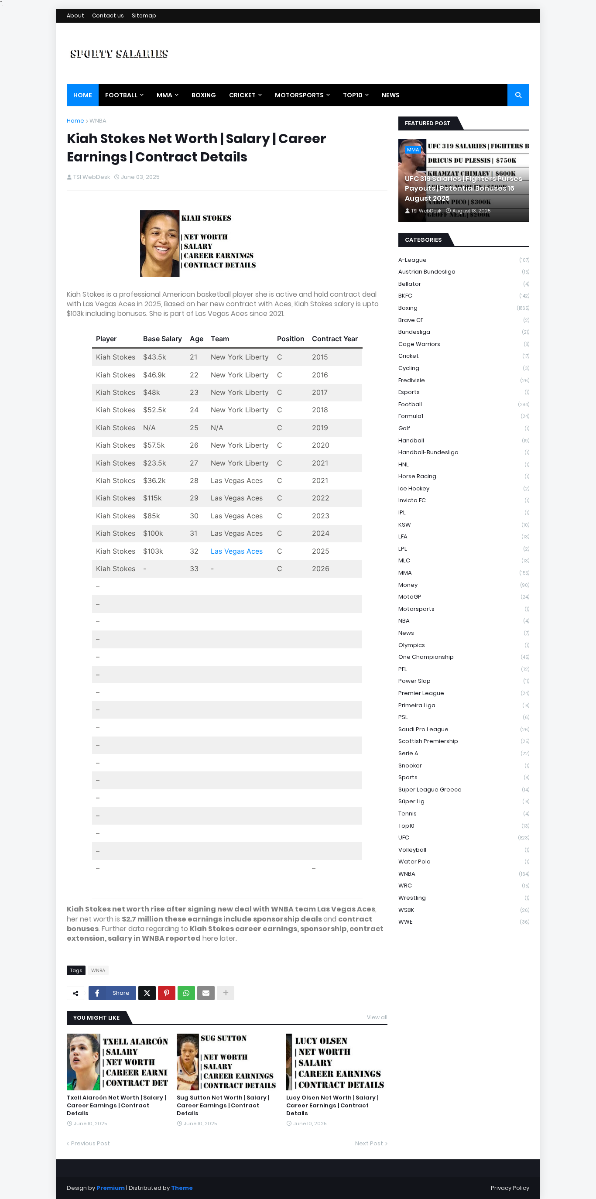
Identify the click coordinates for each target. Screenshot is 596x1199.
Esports (463, 392)
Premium (110, 1188)
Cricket (463, 356)
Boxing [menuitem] (204, 95)
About (75, 15)
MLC (463, 560)
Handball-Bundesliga (463, 452)
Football (463, 404)
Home (75, 120)
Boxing (463, 308)
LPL (463, 549)
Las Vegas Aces (237, 551)
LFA (463, 536)
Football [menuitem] (121, 95)
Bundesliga (463, 332)
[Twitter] (147, 993)
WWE (463, 922)
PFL (463, 669)
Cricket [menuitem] (242, 95)
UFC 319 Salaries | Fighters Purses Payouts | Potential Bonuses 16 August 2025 (463, 188)
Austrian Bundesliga (463, 271)
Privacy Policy (510, 1188)
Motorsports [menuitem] (299, 95)
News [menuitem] (391, 95)
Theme (182, 1188)
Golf (463, 428)
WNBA (97, 120)
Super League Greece (463, 789)
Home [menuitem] (82, 95)
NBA (463, 621)
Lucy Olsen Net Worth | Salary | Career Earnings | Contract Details (332, 1105)
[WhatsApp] (186, 993)
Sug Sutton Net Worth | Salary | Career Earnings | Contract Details (223, 1105)
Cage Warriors (463, 344)
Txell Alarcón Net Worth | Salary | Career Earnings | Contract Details (116, 1105)
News (463, 633)
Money (463, 585)
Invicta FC (463, 500)
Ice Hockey (463, 488)
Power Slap (463, 681)
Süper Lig (463, 801)
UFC (463, 837)
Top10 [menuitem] (353, 95)
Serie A (463, 753)
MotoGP (463, 597)
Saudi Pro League (463, 729)
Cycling (463, 368)
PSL (463, 717)
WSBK (463, 910)
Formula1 (463, 416)
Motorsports (463, 609)
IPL (463, 512)
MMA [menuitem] (164, 95)
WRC (463, 885)
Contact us (108, 15)
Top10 (463, 826)
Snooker (463, 765)
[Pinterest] (166, 993)
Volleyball (463, 850)
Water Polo (463, 861)
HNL (463, 464)
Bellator (463, 284)
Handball (463, 440)
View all (377, 1017)
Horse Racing (463, 476)
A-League (463, 260)
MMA (463, 573)
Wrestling (463, 898)
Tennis (463, 813)
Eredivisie (463, 380)
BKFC (463, 295)
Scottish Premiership (463, 741)
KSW (463, 525)
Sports (463, 777)
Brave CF (463, 320)
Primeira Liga (463, 705)
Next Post (369, 1143)
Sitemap (144, 15)
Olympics (463, 645)
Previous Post (90, 1143)
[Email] (206, 993)
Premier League (463, 693)
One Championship (463, 657)
